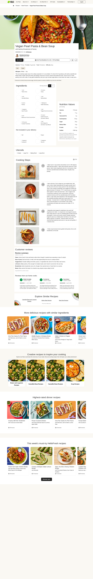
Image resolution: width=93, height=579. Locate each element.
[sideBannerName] (68, 91)
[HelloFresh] (11, 2)
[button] (35, 85)
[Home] (13, 6)
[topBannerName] (46, 11)
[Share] (76, 60)
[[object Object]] (72, 60)
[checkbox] (16, 52)
